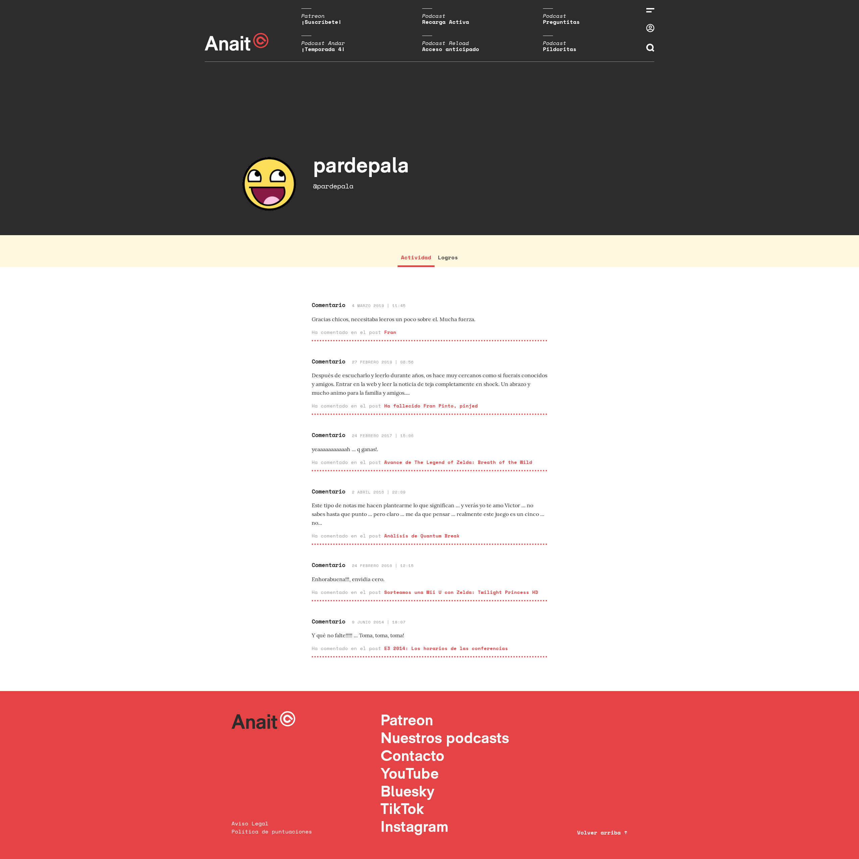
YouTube (410, 773)
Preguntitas (561, 22)
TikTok (402, 808)
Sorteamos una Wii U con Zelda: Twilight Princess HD (461, 592)
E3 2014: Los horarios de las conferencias (446, 648)
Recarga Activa (445, 22)
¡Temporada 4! (323, 49)
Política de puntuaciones (272, 831)
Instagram (415, 826)
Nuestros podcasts (445, 737)
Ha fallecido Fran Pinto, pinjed (431, 405)
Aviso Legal (250, 823)
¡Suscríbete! (321, 22)
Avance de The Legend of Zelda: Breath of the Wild (458, 462)
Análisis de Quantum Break (422, 535)
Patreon (407, 720)
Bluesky (407, 791)
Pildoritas (559, 49)
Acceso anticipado (450, 49)
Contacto (412, 755)
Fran (390, 332)
